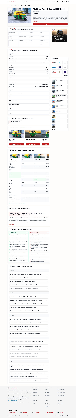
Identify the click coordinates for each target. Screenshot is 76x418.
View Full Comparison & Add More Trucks (17, 203)
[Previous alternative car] (10, 138)
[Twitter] (62, 415)
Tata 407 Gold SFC (36, 395)
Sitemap (46, 403)
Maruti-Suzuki (47, 395)
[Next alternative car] (47, 138)
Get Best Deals (50, 24)
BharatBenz (47, 396)
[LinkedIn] (64, 415)
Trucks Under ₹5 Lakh (60, 389)
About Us (46, 400)
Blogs (34, 403)
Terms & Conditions (60, 401)
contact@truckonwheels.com (14, 404)
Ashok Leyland (47, 392)
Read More (35, 21)
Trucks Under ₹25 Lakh (61, 395)
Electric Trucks (35, 401)
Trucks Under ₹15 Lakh (61, 392)
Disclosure (46, 406)
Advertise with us (60, 404)
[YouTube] (66, 415)
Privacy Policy (59, 400)
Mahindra (46, 389)
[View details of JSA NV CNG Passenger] (33, 134)
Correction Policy (60, 403)
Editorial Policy (47, 404)
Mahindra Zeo (35, 392)
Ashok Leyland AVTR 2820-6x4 (38, 396)
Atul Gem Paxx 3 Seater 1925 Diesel (16, 219)
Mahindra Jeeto (35, 389)
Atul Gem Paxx (15, 5)
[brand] (54, 62)
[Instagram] (67, 415)
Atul (11, 5)
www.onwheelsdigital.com (12, 400)
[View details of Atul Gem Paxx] (16, 134)
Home (49, 1)
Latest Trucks (35, 400)
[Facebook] (60, 415)
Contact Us (46, 401)
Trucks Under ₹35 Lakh (61, 396)
